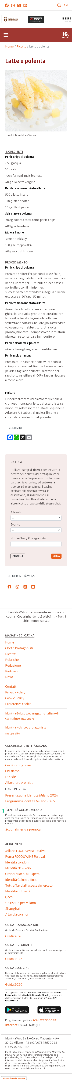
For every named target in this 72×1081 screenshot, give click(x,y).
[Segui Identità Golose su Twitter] (19, 5)
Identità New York (18, 868)
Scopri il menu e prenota (23, 829)
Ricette (21, 46)
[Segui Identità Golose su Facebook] (6, 5)
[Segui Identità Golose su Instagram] (12, 5)
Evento (15, 524)
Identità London (17, 862)
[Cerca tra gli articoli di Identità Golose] (59, 5)
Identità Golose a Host (21, 880)
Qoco (9, 897)
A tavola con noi (16, 914)
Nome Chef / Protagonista (28, 538)
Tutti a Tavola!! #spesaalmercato (29, 885)
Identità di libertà (17, 891)
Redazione (13, 665)
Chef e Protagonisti (19, 648)
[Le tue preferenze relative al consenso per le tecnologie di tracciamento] (3, 810)
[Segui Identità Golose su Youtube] (25, 5)
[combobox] (36, 544)
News (9, 677)
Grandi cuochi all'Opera (22, 874)
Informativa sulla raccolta (14, 1078)
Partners (11, 671)
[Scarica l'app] (17, 1010)
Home (9, 46)
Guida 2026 (14, 936)
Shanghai (12, 909)
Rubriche (12, 660)
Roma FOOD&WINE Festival (25, 857)
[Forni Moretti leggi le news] (36, 19)
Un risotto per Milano (20, 903)
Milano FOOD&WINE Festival (25, 851)
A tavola (15, 512)
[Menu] (5, 35)
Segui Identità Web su (22, 576)
